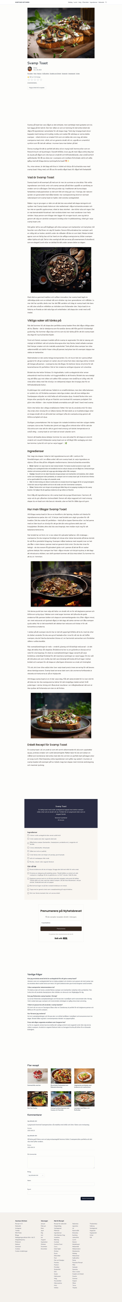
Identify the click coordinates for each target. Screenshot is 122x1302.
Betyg (29, 1172)
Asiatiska (57, 1237)
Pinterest (18, 1242)
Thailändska (93, 1224)
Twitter (17, 1230)
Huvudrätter (57, 1281)
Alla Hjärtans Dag (59, 1235)
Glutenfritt (57, 1269)
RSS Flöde (18, 1233)
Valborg (92, 1226)
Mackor (39, 74)
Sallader (75, 1267)
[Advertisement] (61, 108)
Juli (42, 1237)
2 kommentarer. (32, 83)
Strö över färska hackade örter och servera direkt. (45, 893)
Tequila (74, 1288)
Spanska (75, 1269)
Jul (73, 1228)
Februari (43, 1226)
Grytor (56, 1274)
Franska (56, 1262)
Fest (55, 1258)
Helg (79, 2)
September (44, 1242)
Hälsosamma (58, 1283)
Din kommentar (32, 1154)
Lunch (75, 2)
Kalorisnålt (75, 1230)
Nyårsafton (45, 74)
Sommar (74, 1278)
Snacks (74, 1276)
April (42, 1230)
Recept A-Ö (18, 1224)
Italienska (75, 1224)
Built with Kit (61, 938)
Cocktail (56, 1242)
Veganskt (64, 74)
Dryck (55, 1253)
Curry (55, 1246)
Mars (42, 1228)
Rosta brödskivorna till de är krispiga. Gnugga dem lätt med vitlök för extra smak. (54, 869)
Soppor (74, 1281)
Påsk (73, 1265)
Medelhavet (76, 1244)
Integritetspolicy (20, 1240)
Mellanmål (75, 1246)
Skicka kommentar (87, 1198)
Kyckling (74, 1235)
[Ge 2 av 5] (31, 79)
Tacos (74, 1285)
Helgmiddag (57, 1226)
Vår (91, 1237)
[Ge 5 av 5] (41, 79)
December (44, 1249)
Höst (35, 74)
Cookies (17, 1249)
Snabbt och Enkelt (55, 74)
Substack (18, 1246)
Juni (42, 1235)
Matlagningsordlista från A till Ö (25, 1237)
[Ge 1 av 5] (28, 79)
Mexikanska (75, 1251)
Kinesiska (75, 1233)
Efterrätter (85, 2)
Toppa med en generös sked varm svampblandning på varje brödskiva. (51, 889)
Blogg (17, 1235)
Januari (43, 1224)
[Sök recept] (106, 2)
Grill (55, 1272)
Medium (17, 1244)
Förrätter (30, 74)
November (44, 1246)
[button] (54, 835)
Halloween (57, 1276)
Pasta (74, 1260)
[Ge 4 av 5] (38, 79)
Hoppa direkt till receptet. (37, 88)
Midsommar (75, 1256)
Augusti (43, 1240)
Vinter (78, 74)
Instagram (18, 1228)
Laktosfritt (75, 1237)
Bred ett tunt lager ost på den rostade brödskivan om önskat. (48, 886)
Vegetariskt (71, 74)
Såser (74, 1283)
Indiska (56, 1288)
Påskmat (56, 1230)
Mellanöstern (76, 1249)
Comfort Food (58, 1244)
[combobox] (36, 1175)
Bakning (56, 1240)
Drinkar (56, 1251)
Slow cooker (76, 1272)
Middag (70, 2)
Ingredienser (93, 2)
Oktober (43, 1244)
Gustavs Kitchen (22, 2)
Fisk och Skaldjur (59, 1260)
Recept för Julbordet (60, 1224)
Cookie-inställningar (21, 1251)
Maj (42, 1233)
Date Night (57, 1249)
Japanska (75, 1226)
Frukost (56, 1265)
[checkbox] (28, 835)
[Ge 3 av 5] (35, 79)
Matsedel (101, 2)
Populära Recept (77, 1262)
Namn (29, 1180)
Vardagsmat (57, 1228)
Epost (29, 1189)
